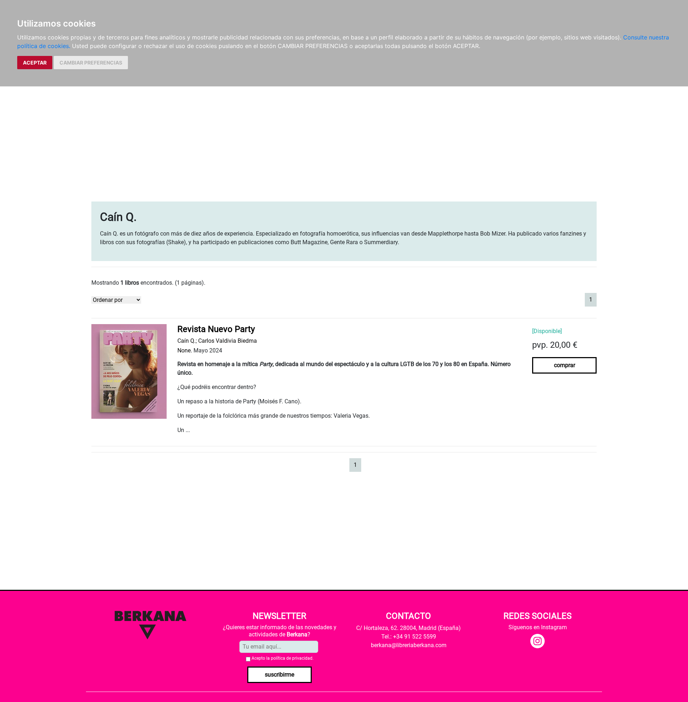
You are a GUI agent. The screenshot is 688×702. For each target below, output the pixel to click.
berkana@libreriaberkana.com (408, 645)
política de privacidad (291, 658)
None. (184, 350)
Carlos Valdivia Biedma (227, 340)
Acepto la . (283, 658)
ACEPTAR (35, 63)
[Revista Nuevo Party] (129, 371)
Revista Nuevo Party (216, 329)
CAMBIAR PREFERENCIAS (90, 63)
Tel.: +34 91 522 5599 (408, 636)
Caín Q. (186, 340)
